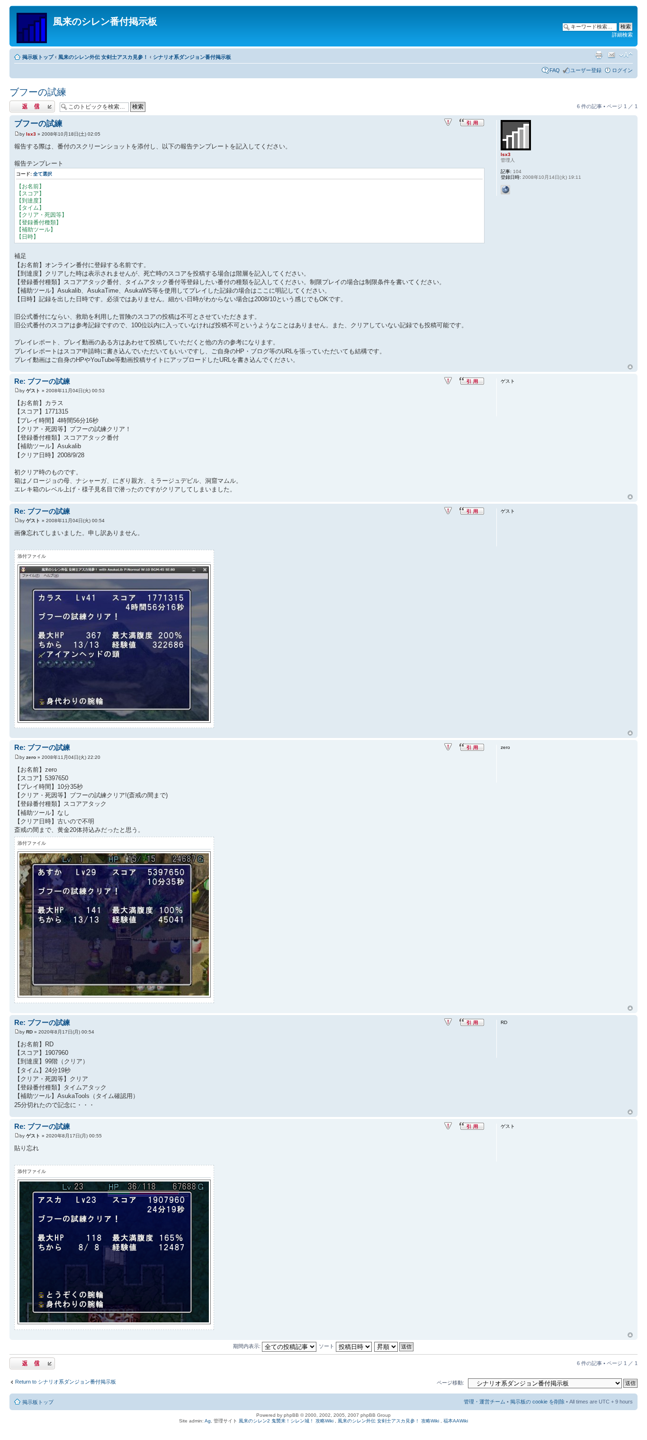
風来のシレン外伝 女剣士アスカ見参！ (103, 57)
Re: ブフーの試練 (42, 381)
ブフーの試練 (37, 92)
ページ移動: (450, 1382)
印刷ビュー (598, 55)
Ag (208, 1420)
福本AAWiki (455, 1420)
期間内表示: (247, 1346)
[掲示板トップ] (32, 26)
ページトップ (630, 367)
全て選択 (42, 173)
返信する (19, 104)
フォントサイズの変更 (626, 55)
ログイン (622, 70)
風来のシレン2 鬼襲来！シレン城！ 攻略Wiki (286, 1420)
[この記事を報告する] (448, 122)
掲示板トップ (38, 57)
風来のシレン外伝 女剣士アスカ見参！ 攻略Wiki (388, 1420)
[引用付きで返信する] (472, 122)
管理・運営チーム (484, 1401)
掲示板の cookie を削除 (537, 1401)
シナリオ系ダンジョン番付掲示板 (192, 57)
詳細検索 (622, 34)
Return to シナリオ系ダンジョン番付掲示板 (65, 1382)
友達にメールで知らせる (611, 55)
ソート (327, 1346)
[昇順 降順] (394, 1346)
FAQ (554, 70)
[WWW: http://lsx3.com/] (505, 189)
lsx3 (31, 134)
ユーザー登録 (586, 70)
